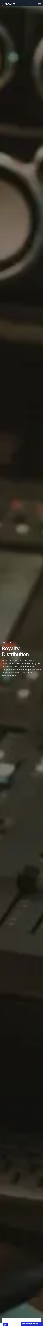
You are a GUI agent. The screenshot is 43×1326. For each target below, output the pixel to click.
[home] (8, 3)
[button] (39, 3)
